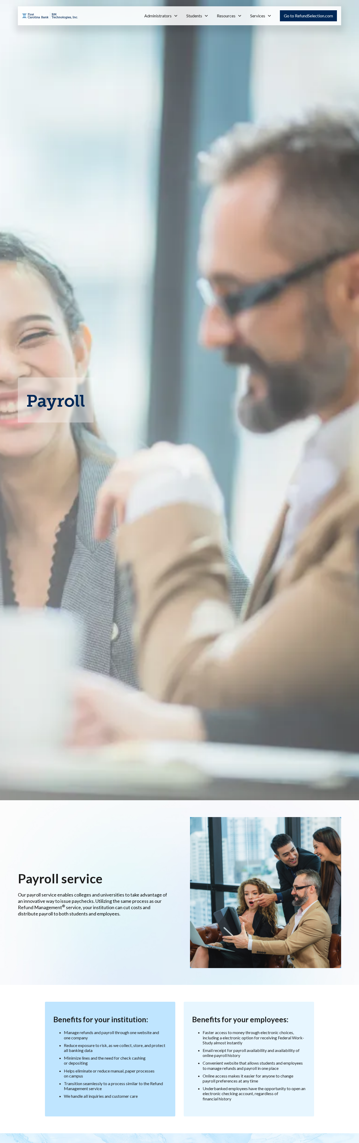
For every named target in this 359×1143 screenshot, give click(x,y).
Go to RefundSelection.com (308, 15)
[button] (161, 15)
